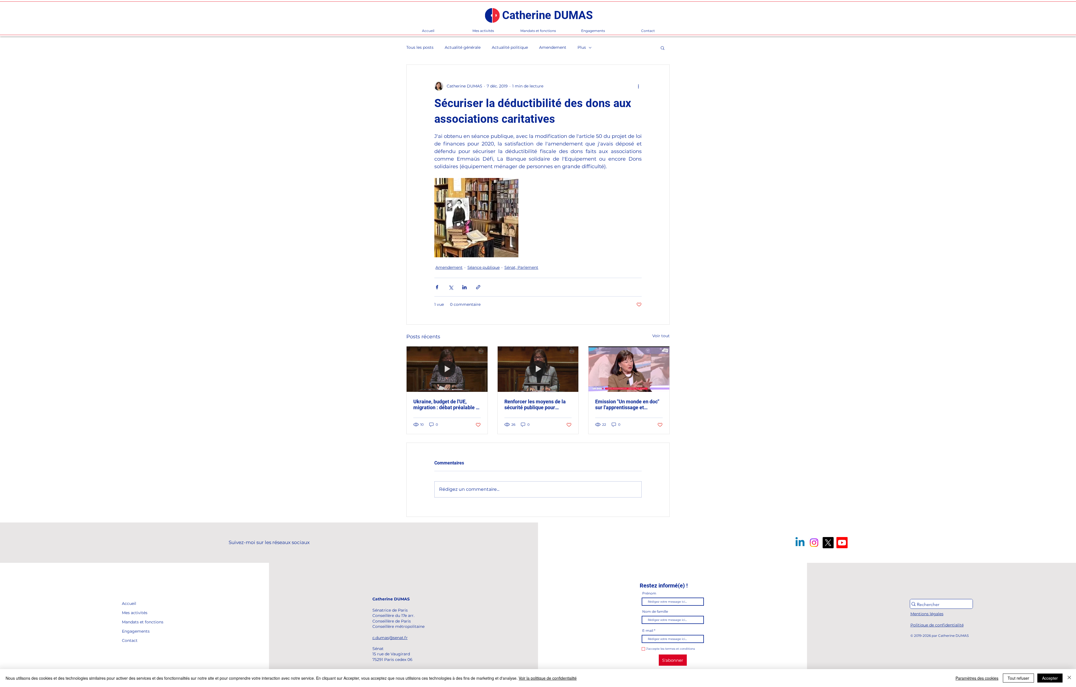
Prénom (649, 593)
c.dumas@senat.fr (390, 637)
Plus (582, 47)
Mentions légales (926, 613)
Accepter (1050, 678)
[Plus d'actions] (638, 86)
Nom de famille (655, 611)
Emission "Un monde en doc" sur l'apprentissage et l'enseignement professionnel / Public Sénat (628, 404)
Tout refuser (1018, 678)
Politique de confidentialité (937, 625)
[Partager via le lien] (478, 287)
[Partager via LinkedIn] (464, 287)
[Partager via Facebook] (437, 287)
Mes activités (134, 612)
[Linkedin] (800, 542)
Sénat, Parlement (521, 267)
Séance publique (483, 267)
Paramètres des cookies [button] (977, 678)
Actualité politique (510, 47)
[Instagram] (814, 542)
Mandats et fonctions (134, 621)
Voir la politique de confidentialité (548, 678)
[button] (662, 47)
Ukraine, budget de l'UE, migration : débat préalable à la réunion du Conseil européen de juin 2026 (446, 404)
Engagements (134, 631)
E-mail (647, 630)
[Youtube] (842, 542)
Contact (130, 640)
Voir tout (661, 335)
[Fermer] (1069, 678)
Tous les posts (419, 47)
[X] (828, 542)
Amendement (552, 47)
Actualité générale (463, 47)
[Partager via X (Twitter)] (450, 287)
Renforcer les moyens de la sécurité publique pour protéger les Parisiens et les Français (536, 404)
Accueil (129, 603)
